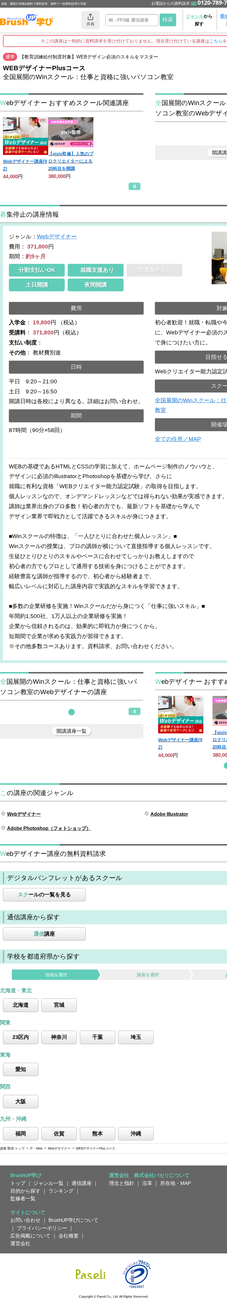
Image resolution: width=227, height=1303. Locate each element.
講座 (44, 934)
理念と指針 (121, 1183)
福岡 (20, 1134)
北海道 (21, 1005)
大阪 (20, 1101)
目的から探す (25, 1191)
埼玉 (136, 1037)
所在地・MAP (175, 1183)
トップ (17, 1183)
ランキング (61, 1191)
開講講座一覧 (71, 731)
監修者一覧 (22, 1198)
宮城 (59, 1005)
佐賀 (59, 1134)
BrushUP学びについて (73, 1220)
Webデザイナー (57, 236)
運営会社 (20, 1243)
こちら (216, 40)
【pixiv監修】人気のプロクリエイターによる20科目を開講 (70, 161)
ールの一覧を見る (44, 894)
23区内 (20, 1037)
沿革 (147, 1183)
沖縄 (136, 1134)
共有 (90, 24)
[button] (71, 712)
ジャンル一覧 (48, 1183)
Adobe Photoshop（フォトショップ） (49, 828)
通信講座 (82, 1183)
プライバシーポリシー (42, 1228)
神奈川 (59, 1037)
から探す (199, 20)
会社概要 (69, 1235)
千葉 (97, 1037)
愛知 (20, 1069)
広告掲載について (30, 1235)
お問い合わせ (25, 1220)
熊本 (97, 1134)
